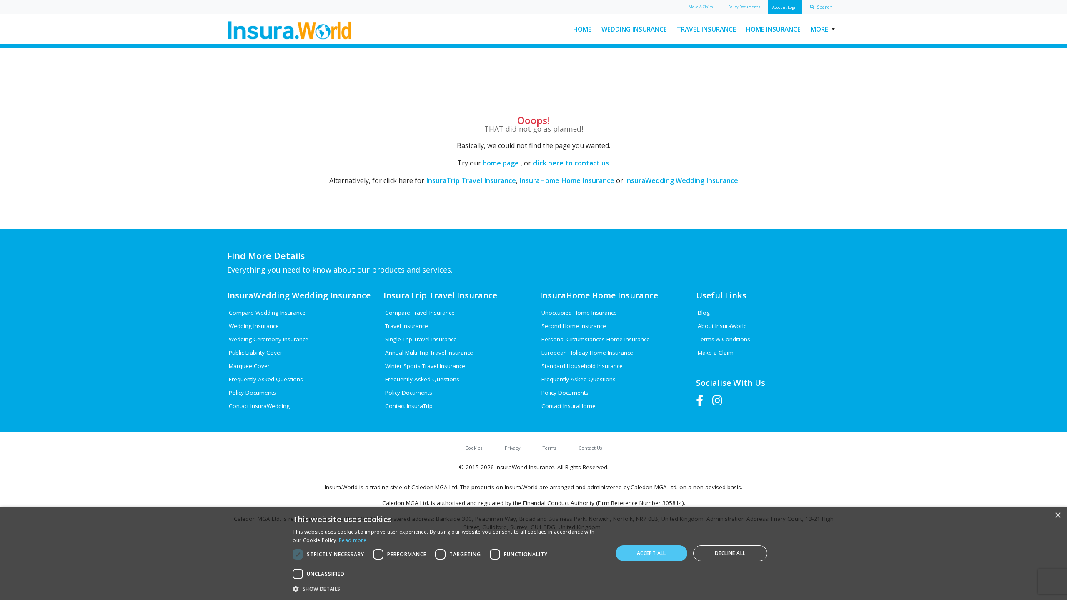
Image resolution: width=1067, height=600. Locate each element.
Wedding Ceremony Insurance (268, 339)
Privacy (512, 448)
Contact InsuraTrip (409, 406)
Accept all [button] (651, 553)
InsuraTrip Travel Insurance (471, 180)
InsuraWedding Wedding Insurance (681, 180)
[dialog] (533, 553)
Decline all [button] (730, 553)
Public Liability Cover (255, 352)
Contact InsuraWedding (259, 406)
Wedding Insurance (634, 29)
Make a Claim (716, 352)
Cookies (473, 448)
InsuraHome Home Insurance (566, 180)
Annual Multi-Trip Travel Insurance (429, 352)
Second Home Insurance (573, 326)
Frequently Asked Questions (266, 379)
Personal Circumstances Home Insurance (595, 339)
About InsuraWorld (722, 326)
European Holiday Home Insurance (587, 352)
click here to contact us (571, 163)
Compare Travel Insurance (420, 312)
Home (582, 29)
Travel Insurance (706, 29)
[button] (448, 589)
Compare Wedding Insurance (267, 312)
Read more (352, 540)
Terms (549, 448)
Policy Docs (744, 7)
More (819, 29)
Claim (701, 7)
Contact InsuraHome (568, 406)
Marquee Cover (249, 366)
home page (501, 163)
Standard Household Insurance (582, 366)
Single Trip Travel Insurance (421, 339)
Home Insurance (773, 29)
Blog (704, 312)
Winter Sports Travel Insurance (425, 366)
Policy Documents (252, 392)
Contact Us (590, 448)
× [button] (1057, 515)
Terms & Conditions (724, 339)
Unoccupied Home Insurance (579, 312)
